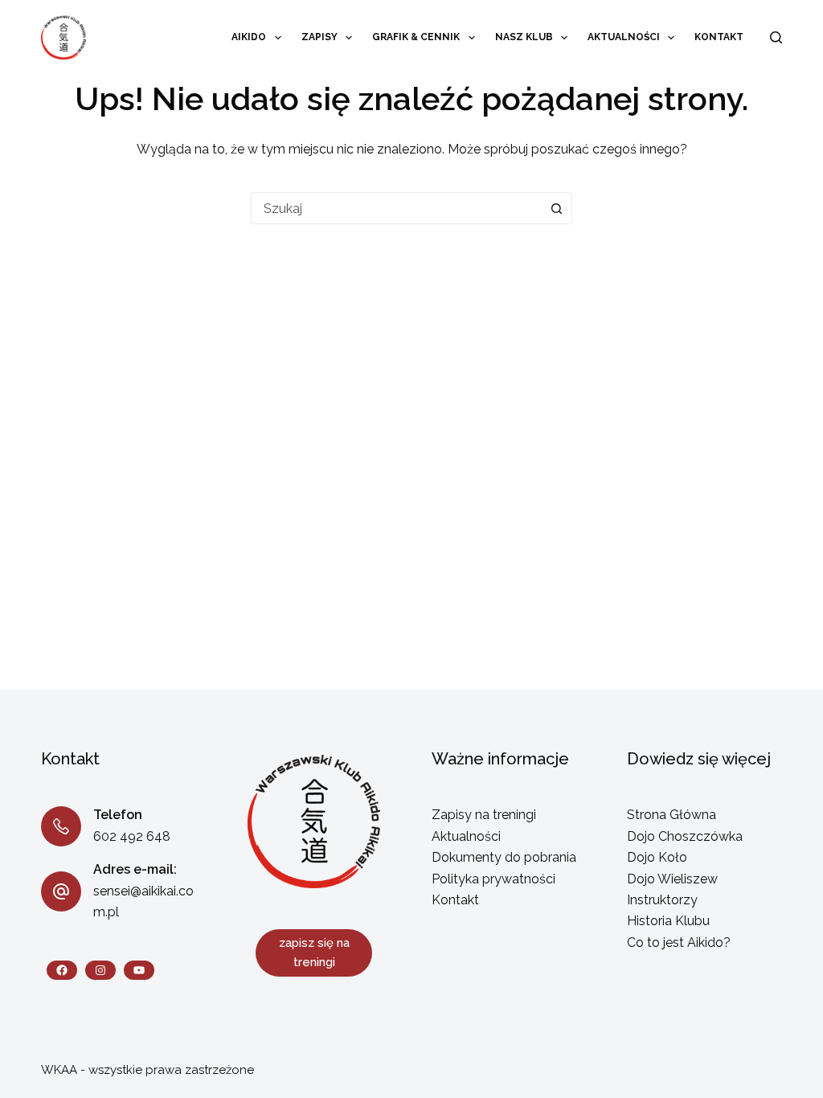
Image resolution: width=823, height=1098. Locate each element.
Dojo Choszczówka (685, 836)
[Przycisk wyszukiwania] (556, 208)
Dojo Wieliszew (672, 879)
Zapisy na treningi (484, 814)
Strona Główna (671, 814)
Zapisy (319, 37)
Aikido (248, 37)
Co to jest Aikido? (679, 942)
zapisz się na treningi (314, 953)
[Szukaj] (776, 37)
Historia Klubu (668, 920)
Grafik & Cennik (416, 37)
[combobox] (396, 208)
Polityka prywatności (493, 879)
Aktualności (624, 37)
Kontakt (718, 37)
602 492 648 (131, 836)
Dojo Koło (657, 857)
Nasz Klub (524, 37)
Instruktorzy (662, 899)
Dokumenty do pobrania (504, 857)
